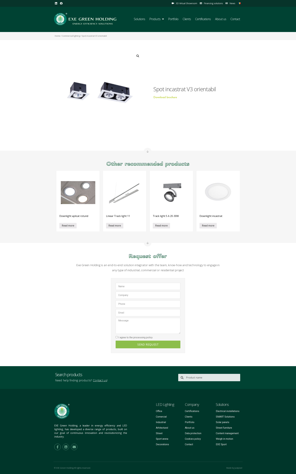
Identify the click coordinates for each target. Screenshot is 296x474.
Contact (235, 19)
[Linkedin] (56, 3)
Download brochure (165, 97)
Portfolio (173, 19)
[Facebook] (61, 3)
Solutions (139, 19)
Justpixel (238, 467)
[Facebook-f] (57, 447)
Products (154, 19)
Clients (187, 19)
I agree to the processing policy (135, 337)
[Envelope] (74, 447)
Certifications (203, 19)
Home (57, 35)
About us (220, 19)
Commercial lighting (71, 35)
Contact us (100, 380)
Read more (68, 225)
